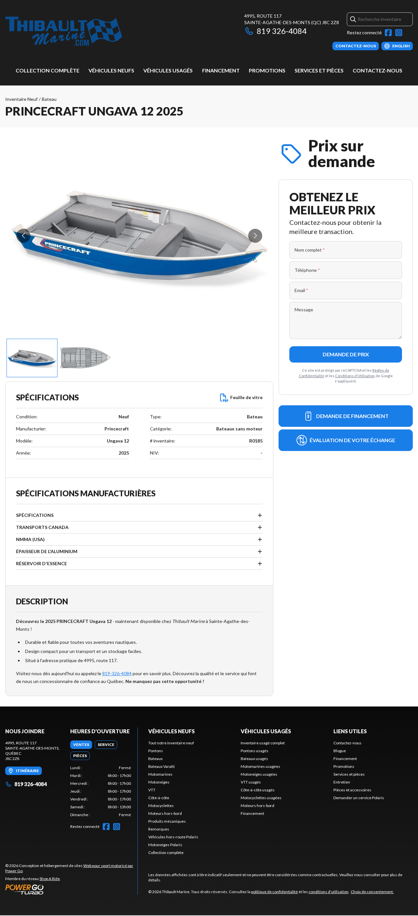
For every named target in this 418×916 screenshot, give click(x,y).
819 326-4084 (282, 31)
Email (301, 290)
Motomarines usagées (260, 766)
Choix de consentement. (372, 891)
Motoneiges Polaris (165, 844)
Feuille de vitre (246, 397)
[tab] (81, 744)
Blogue (339, 750)
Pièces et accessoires (352, 789)
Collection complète (47, 70)
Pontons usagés (254, 750)
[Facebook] (388, 33)
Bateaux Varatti (161, 766)
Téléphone (307, 270)
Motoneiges (158, 782)
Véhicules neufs (111, 70)
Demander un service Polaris (358, 797)
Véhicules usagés (168, 70)
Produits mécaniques (167, 821)
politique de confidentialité (274, 891)
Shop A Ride (50, 878)
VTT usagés (251, 782)
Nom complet (310, 250)
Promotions (267, 70)
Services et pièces (319, 70)
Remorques (158, 829)
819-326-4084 (117, 673)
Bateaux (155, 758)
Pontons (155, 750)
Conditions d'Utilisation (355, 376)
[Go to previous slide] (23, 236)
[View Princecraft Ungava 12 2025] (32, 358)
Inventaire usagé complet (263, 742)
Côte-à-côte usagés (258, 789)
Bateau (49, 99)
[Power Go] (71, 889)
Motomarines (160, 774)
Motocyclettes (161, 805)
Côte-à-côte (158, 797)
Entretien (341, 782)
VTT (151, 789)
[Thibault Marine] (63, 31)
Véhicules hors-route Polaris (173, 836)
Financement (221, 70)
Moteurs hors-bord (165, 813)
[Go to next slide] (255, 236)
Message (304, 309)
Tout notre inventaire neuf (171, 742)
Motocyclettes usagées (261, 797)
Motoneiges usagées (259, 774)
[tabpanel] (100, 791)
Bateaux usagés (254, 758)
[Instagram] (399, 33)
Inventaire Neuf (21, 99)
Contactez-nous (377, 70)
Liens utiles (350, 731)
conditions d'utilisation (328, 891)
